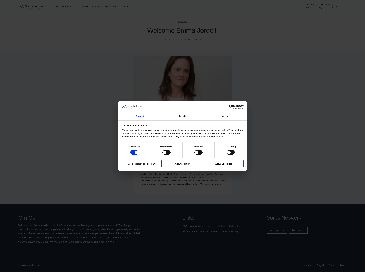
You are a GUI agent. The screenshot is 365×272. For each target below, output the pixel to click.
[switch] (166, 152)
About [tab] (225, 116)
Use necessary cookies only (141, 164)
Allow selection (182, 164)
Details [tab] (182, 116)
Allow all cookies (223, 164)
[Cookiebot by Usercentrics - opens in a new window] (231, 107)
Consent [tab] (139, 116)
